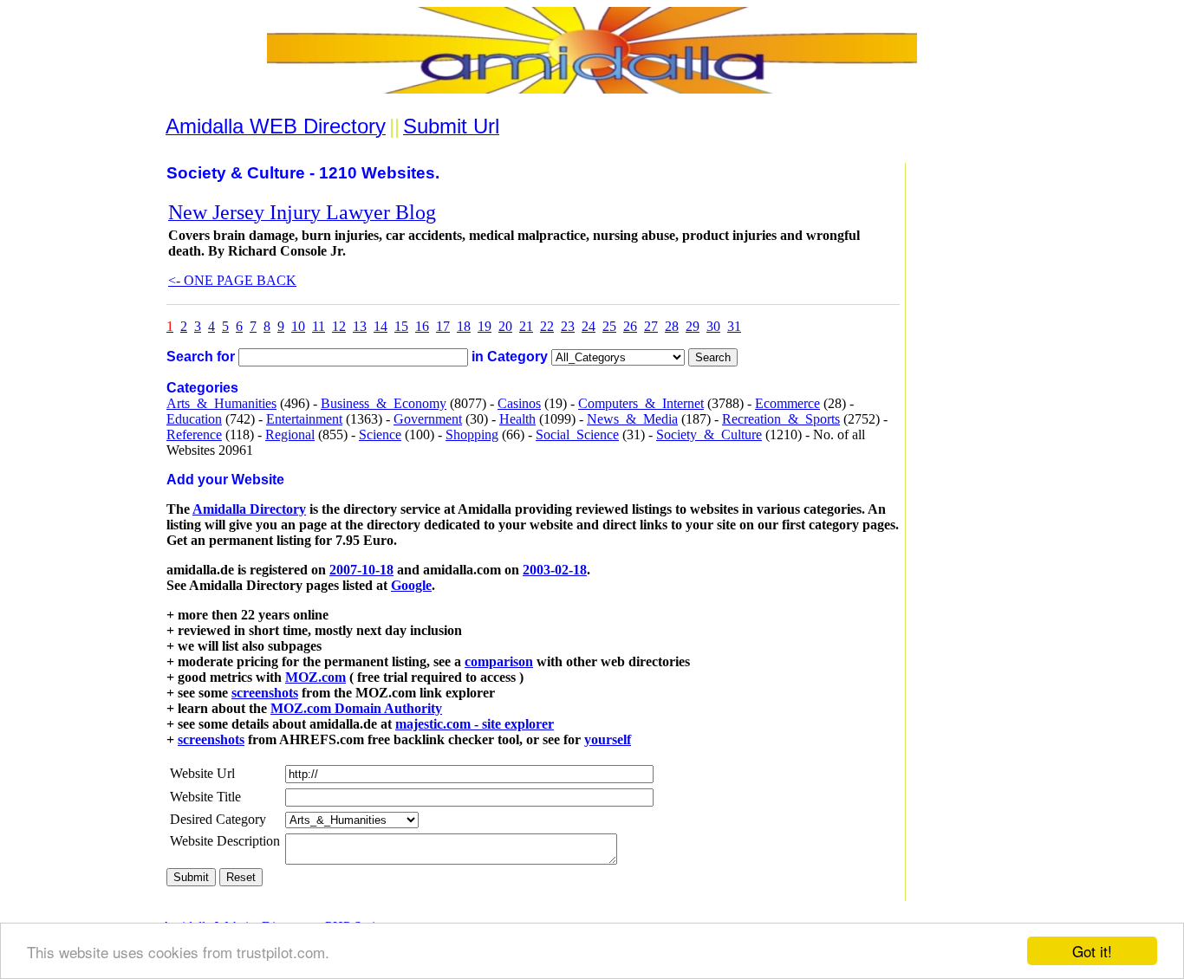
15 (401, 326)
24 (588, 326)
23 (568, 326)
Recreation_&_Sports (781, 419)
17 (443, 326)
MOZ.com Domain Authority (356, 708)
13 (360, 326)
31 (734, 326)
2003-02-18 (555, 569)
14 (380, 326)
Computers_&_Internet (641, 403)
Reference (194, 434)
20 (505, 326)
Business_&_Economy (383, 403)
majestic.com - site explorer (474, 723)
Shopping (472, 434)
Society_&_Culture (709, 434)
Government (428, 419)
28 (672, 326)
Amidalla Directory (249, 509)
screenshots (264, 692)
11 (318, 326)
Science (380, 434)
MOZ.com (315, 677)
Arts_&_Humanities (221, 403)
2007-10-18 (361, 569)
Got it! (1092, 951)
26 (630, 326)
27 (651, 326)
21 (526, 326)
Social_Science (577, 434)
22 (547, 326)
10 (298, 326)
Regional (290, 434)
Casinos (519, 403)
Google (411, 585)
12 (339, 326)
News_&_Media (632, 419)
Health (517, 419)
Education (194, 419)
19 (484, 326)
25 (609, 326)
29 (692, 326)
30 (713, 326)
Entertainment (304, 419)
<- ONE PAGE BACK (232, 280)
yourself (607, 739)
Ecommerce (787, 403)
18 (464, 326)
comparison (499, 661)
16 (422, 326)
